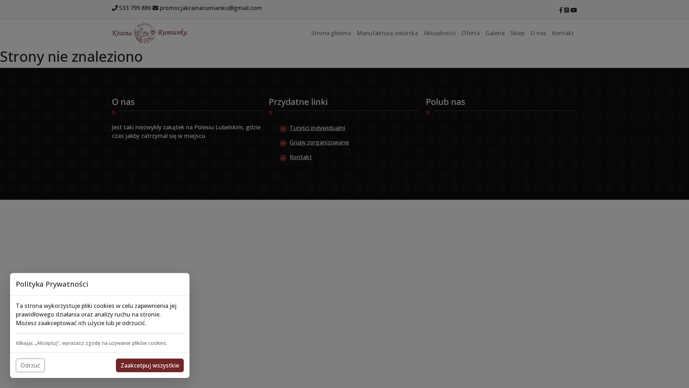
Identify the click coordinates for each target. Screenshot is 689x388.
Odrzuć (30, 365)
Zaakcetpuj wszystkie (150, 365)
